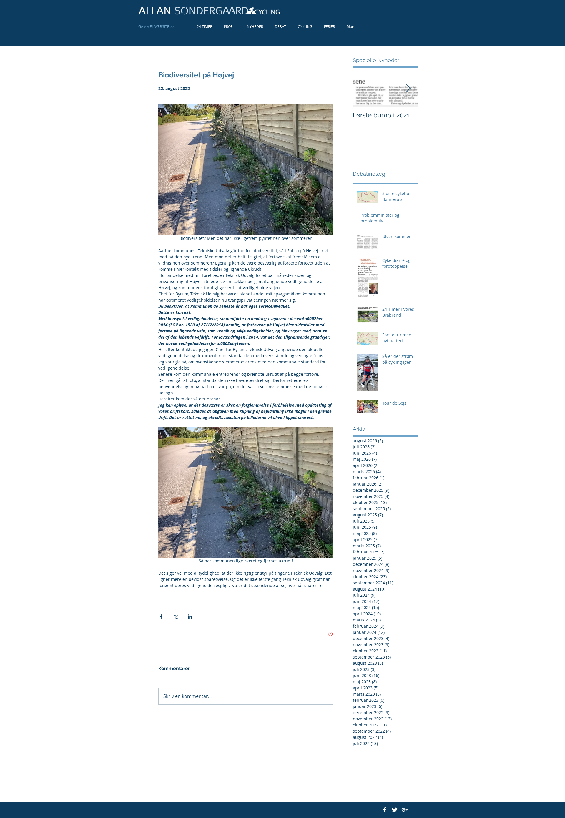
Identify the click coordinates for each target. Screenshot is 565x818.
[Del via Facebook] (161, 616)
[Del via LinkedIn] (190, 616)
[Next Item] (408, 88)
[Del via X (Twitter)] (175, 616)
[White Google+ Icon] (404, 810)
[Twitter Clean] (394, 810)
